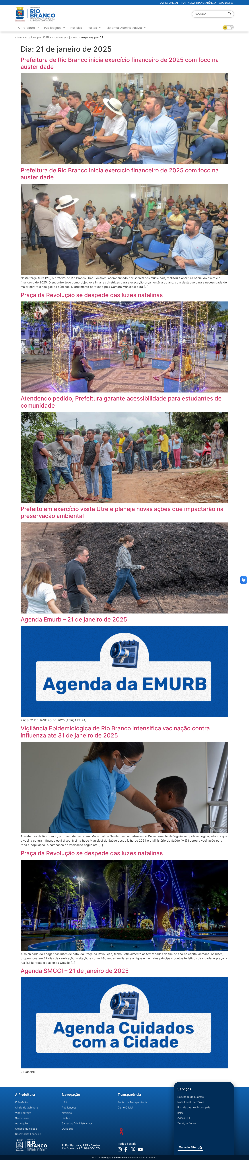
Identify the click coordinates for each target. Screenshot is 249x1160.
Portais (92, 28)
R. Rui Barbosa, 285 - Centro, (81, 1147)
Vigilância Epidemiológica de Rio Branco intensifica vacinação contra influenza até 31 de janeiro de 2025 (115, 732)
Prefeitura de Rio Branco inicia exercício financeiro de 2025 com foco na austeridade (120, 63)
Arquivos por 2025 (37, 37)
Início (18, 37)
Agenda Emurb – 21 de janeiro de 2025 (74, 619)
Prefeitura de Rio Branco (114, 1157)
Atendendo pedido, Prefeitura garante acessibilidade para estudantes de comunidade (121, 402)
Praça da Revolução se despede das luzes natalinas (92, 295)
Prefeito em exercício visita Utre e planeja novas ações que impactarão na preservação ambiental (122, 512)
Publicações (52, 28)
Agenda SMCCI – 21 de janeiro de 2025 (75, 970)
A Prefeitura (26, 28)
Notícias (76, 28)
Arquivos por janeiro (65, 37)
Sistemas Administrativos (125, 28)
